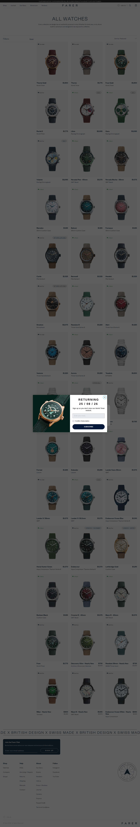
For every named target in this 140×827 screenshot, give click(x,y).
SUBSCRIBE (88, 427)
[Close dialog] (104, 397)
